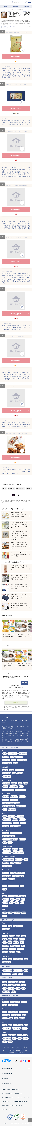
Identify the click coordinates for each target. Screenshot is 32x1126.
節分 (23, 945)
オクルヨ (19, 1047)
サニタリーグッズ (7, 773)
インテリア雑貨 (6, 783)
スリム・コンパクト (16, 1015)
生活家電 (10, 912)
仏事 (21, 959)
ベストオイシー (15, 1049)
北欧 (13, 1002)
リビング (16, 982)
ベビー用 (15, 973)
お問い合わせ (6, 1090)
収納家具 (16, 763)
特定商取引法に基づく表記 (21, 1102)
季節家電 (24, 912)
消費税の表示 (15, 1090)
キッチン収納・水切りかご (9, 806)
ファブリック (6, 833)
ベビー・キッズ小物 (7, 866)
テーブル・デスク (23, 753)
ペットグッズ (21, 876)
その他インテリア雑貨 (21, 790)
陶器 (16, 1012)
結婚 (10, 959)
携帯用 (4, 1025)
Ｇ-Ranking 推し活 (21, 1052)
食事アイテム (6, 862)
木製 (11, 1012)
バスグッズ (20, 773)
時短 (5, 1041)
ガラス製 (5, 1012)
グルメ (23, 899)
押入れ (23, 988)
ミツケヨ (18, 1050)
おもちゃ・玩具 (19, 859)
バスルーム (17, 985)
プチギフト (11, 488)
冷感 (16, 1018)
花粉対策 (10, 1041)
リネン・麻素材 (6, 1015)
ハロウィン (22, 939)
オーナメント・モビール (8, 790)
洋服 (15, 876)
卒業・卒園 (12, 952)
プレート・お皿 (11, 816)
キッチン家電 (17, 912)
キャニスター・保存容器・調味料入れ (11, 803)
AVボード (14, 760)
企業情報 (5, 1078)
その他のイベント (7, 962)
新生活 (18, 952)
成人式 (17, 945)
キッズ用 (20, 973)
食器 (5, 816)
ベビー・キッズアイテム (8, 859)
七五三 (4, 942)
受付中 (5, 6)
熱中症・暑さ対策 (7, 1038)
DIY (12, 899)
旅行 (17, 902)
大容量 (10, 1025)
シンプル (25, 1035)
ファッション (6, 872)
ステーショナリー (7, 849)
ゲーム (22, 902)
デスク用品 (15, 849)
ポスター (26, 783)
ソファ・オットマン (12, 753)
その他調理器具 (12, 809)
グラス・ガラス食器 (7, 823)
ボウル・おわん (20, 816)
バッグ (12, 872)
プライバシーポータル (23, 1098)
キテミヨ (8, 1049)
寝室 (5, 982)
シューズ (5, 879)
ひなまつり (5, 949)
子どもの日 (12, 936)
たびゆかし (24, 1050)
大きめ (20, 1025)
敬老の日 (16, 939)
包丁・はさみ (22, 796)
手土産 (4, 889)
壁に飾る (18, 988)
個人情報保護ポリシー (8, 1098)
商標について (23, 1105)
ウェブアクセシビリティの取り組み (12, 1094)
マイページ (26, 6)
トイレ (4, 988)
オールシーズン (20, 488)
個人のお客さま (7, 1068)
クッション (5, 786)
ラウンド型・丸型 (7, 1028)
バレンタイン (13, 949)
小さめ (26, 1025)
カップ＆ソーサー (7, 819)
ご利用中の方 (6, 1083)
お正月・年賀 (6, 945)
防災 (15, 1038)
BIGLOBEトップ (6, 1109)
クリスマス (16, 942)
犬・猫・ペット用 (7, 973)
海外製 (10, 1005)
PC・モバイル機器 (7, 852)
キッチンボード (19, 756)
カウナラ (12, 1050)
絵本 (26, 859)
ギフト (4, 488)
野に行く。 (5, 1050)
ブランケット (23, 839)
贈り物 (22, 886)
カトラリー (23, 823)
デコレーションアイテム (18, 852)
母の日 (18, 936)
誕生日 (4, 959)
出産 (16, 959)
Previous (1, 624)
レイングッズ (12, 879)
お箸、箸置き (6, 826)
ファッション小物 (7, 876)
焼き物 (15, 1005)
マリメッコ (24, 1002)
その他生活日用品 (7, 776)
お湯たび (25, 1047)
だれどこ (13, 1047)
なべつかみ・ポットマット (9, 836)
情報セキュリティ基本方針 (9, 1105)
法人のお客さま (7, 1073)
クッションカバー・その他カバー (10, 839)
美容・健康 (5, 902)
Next (31, 624)
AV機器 (4, 916)
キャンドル (14, 783)
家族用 (26, 970)
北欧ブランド (6, 1002)
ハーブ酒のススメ (10, 1052)
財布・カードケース (20, 872)
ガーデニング (6, 899)
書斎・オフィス (6, 991)
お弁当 (12, 826)
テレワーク (25, 1038)
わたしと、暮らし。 (7, 673)
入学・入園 (5, 952)
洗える (24, 1015)
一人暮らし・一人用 (7, 970)
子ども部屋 (10, 985)
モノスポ (23, 1049)
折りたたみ (24, 1028)
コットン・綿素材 (23, 1012)
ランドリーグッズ (19, 770)
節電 (20, 1038)
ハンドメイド (23, 896)
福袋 (13, 945)
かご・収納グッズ (14, 786)
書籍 (18, 899)
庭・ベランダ (11, 988)
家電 (5, 912)
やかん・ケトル (14, 800)
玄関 (5, 985)
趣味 (5, 896)
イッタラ (5, 1005)
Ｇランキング (6, 1047)
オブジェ (21, 786)
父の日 (23, 936)
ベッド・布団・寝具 (22, 760)
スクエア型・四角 (17, 1028)
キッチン (10, 982)
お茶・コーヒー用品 (21, 806)
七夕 (5, 939)
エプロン (5, 809)
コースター (16, 823)
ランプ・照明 (6, 756)
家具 (5, 753)
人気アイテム (16, 6)
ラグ (5, 842)
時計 (20, 783)
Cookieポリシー (6, 1102)
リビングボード (6, 760)
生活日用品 (5, 770)
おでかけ (14, 991)
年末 (22, 942)
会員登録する (16, 702)
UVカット (5, 1018)
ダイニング (22, 982)
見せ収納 (20, 1035)
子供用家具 (18, 862)
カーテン (10, 842)
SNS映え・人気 (12, 1035)
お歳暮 (10, 942)
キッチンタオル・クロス (16, 833)
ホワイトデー (20, 949)
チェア (12, 756)
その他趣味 (5, 905)
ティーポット (22, 819)
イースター (5, 936)
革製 (11, 1018)
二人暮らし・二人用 (18, 970)
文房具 (21, 849)
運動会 (26, 959)
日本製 (17, 1002)
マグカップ (15, 819)
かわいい (5, 1035)
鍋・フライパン (14, 796)
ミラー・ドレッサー (7, 763)
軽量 (16, 1025)
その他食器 (18, 826)
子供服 (12, 862)
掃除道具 (12, 770)
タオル (14, 773)
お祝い (16, 886)
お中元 (10, 939)
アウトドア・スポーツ (13, 896)
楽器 (12, 902)
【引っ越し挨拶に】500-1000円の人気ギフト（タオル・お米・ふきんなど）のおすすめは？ (15, 676)
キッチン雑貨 (6, 796)
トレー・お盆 (6, 800)
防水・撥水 (22, 1018)
